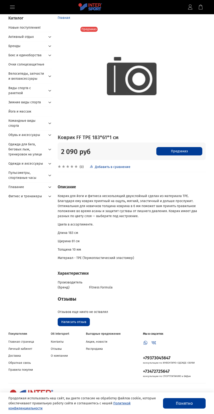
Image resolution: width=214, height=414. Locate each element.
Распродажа (94, 349)
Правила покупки (20, 370)
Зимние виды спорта (24, 102)
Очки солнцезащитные (26, 64)
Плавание (16, 187)
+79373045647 (157, 358)
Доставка (14, 356)
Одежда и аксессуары (25, 163)
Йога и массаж (19, 111)
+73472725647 (156, 371)
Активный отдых (21, 37)
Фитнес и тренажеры (25, 196)
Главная (64, 18)
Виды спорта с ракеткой (19, 90)
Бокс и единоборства (25, 55)
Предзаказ (179, 151)
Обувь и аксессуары (24, 135)
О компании (59, 356)
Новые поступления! (24, 27)
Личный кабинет (20, 349)
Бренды (14, 46)
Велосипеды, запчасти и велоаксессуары (26, 76)
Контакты (57, 342)
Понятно (184, 403)
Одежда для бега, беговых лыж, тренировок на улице (25, 149)
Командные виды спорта (22, 123)
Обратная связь (19, 363)
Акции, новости (96, 342)
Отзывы (56, 349)
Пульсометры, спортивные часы (22, 175)
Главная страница (21, 342)
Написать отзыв (73, 322)
